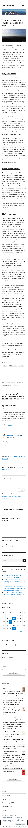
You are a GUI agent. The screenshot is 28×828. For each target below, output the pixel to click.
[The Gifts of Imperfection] (23, 753)
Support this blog (7, 807)
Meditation (8, 384)
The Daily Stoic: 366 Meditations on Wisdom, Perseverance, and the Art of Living (12, 734)
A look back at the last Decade (12, 579)
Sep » (21, 632)
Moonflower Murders (9, 771)
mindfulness (9, 385)
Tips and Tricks (16, 385)
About (4, 799)
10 (14, 619)
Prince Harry (6, 689)
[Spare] (23, 689)
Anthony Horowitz (7, 773)
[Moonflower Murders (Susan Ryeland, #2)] (23, 772)
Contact (4, 810)
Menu (23, 5)
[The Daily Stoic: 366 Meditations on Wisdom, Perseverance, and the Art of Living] (23, 733)
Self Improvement (15, 384)
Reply (4, 429)
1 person (10, 424)
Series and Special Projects (10, 803)
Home (4, 788)
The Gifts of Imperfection (10, 751)
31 (14, 628)
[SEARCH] (24, 560)
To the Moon (8, 5)
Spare (4, 688)
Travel (4, 791)
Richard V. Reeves (7, 715)
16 (10, 622)
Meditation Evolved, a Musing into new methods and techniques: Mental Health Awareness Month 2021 (14, 588)
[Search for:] (12, 560)
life (5, 385)
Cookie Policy (10, 821)
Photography (6, 795)
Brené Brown (6, 753)
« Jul (7, 632)
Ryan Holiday (6, 737)
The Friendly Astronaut (10, 382)
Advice (3, 384)
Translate (15, 547)
